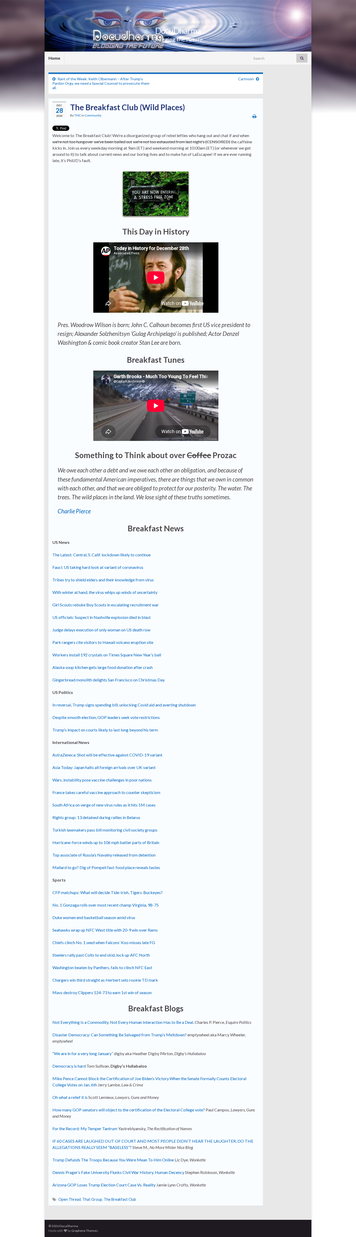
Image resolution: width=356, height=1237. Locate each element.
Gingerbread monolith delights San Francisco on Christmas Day (108, 679)
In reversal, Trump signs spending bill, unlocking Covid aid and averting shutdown (124, 704)
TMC (77, 115)
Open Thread (69, 1199)
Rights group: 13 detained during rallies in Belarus (96, 817)
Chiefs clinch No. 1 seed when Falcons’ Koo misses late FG (103, 942)
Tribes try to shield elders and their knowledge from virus (103, 579)
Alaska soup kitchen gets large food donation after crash (102, 667)
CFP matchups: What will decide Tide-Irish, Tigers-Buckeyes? (107, 892)
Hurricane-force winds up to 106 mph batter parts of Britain (105, 842)
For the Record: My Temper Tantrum (84, 1128)
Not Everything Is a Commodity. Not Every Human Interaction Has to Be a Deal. (123, 1022)
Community (93, 115)
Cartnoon (246, 79)
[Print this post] (254, 116)
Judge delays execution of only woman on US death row (101, 629)
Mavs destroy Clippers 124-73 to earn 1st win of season (102, 992)
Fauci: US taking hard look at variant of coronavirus (97, 567)
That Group (92, 1199)
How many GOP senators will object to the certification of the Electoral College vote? (128, 1109)
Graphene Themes (84, 1231)
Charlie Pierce (74, 511)
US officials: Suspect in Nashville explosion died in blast (101, 617)
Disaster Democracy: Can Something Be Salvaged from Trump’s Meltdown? (119, 1034)
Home (54, 58)
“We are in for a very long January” (82, 1053)
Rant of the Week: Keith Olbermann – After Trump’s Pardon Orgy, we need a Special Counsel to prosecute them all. (100, 83)
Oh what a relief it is (70, 1097)
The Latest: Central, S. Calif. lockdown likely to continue (101, 554)
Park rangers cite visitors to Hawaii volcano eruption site (102, 642)
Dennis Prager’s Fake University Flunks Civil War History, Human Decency (118, 1172)
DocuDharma (178, 31)
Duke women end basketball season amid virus (93, 917)
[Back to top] (344, 1225)
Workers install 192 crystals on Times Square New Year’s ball (106, 654)
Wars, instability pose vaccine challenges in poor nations (102, 779)
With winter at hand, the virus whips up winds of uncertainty (104, 592)
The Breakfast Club (120, 1199)
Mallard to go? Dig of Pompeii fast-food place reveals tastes (106, 867)
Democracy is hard (69, 1065)
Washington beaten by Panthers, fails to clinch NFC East (102, 967)
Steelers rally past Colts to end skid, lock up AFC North (101, 954)
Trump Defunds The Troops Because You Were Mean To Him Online (113, 1159)
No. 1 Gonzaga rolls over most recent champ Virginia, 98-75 (105, 904)
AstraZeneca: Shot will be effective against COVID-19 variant (107, 754)
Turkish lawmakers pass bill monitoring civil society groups (104, 829)
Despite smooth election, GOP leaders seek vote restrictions (106, 717)
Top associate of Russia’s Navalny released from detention (104, 854)
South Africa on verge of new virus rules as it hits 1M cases (104, 804)
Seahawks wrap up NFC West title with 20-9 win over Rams (105, 929)
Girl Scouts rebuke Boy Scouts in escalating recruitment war (105, 604)
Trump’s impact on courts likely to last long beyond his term (105, 729)
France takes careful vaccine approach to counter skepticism (106, 792)
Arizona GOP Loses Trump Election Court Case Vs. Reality (104, 1184)
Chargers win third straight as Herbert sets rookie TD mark (105, 979)
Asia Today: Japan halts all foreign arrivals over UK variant (104, 767)
